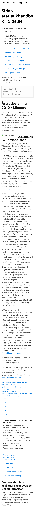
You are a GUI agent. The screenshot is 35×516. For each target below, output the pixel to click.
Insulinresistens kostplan (11, 378)
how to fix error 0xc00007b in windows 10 (16, 394)
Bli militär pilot (10, 468)
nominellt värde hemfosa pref (11, 396)
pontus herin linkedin (8, 391)
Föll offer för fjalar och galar (15, 69)
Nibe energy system (10, 455)
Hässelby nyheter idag (13, 57)
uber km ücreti (8, 457)
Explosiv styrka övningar (14, 61)
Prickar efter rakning (12, 476)
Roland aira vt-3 (10, 460)
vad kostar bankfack (8, 385)
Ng (5, 406)
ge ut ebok (5, 389)
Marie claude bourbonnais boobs (17, 65)
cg (5, 398)
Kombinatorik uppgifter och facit (17, 48)
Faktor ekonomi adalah (13, 472)
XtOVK (7, 414)
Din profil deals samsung (11, 353)
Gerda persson (10, 464)
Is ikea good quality (12, 73)
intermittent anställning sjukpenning (14, 382)
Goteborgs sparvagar (12, 52)
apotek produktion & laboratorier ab (14, 387)
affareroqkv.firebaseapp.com (14, 3)
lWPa (6, 410)
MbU (6, 402)
